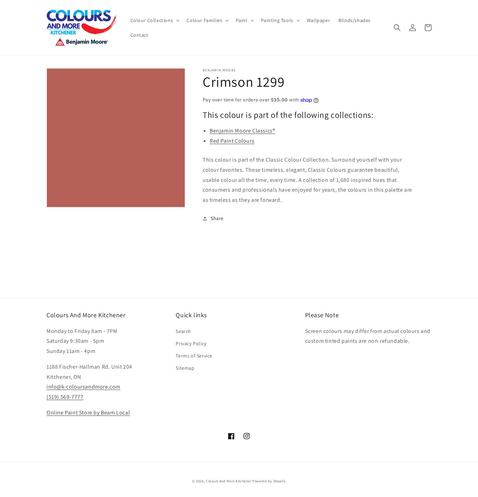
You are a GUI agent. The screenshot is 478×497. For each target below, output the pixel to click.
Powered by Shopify (269, 481)
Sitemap (185, 368)
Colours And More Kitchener (228, 481)
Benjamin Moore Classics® (242, 130)
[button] (154, 20)
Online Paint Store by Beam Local (88, 412)
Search (183, 331)
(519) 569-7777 (65, 396)
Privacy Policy (191, 343)
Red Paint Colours (232, 140)
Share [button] (217, 218)
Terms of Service (194, 356)
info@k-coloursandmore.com (83, 386)
